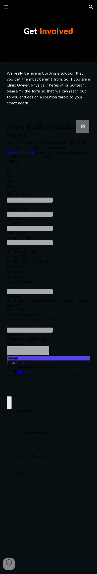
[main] (48, 31)
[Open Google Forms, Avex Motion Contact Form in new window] (82, 126)
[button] (6, 7)
